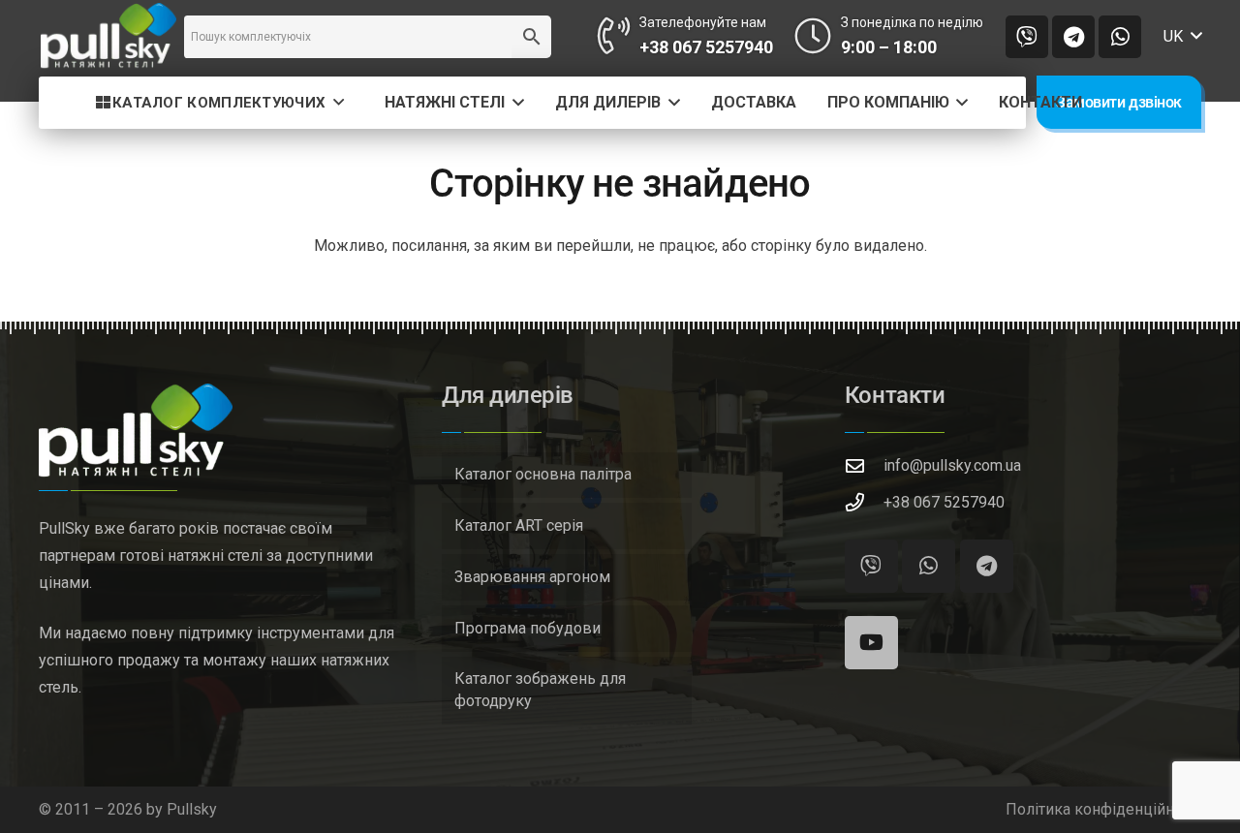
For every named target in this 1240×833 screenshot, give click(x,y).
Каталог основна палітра (543, 474)
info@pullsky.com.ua (952, 465)
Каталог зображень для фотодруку (540, 689)
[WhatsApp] (1120, 36)
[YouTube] (871, 642)
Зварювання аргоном (532, 577)
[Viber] (871, 566)
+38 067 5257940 (944, 502)
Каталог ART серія (518, 525)
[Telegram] (1073, 36)
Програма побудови (527, 628)
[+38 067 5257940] (864, 502)
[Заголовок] (1027, 36)
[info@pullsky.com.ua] (864, 465)
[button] (1182, 36)
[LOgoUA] (108, 37)
